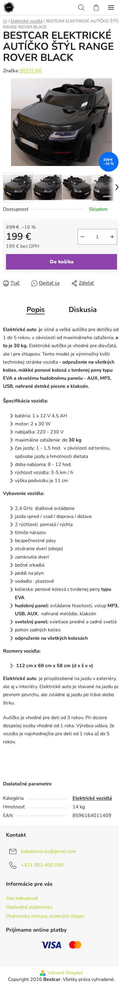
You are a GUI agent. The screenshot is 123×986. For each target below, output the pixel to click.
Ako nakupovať (22, 898)
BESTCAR (31, 70)
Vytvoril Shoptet (65, 973)
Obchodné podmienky (29, 907)
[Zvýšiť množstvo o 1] (112, 236)
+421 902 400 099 (42, 865)
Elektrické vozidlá (92, 798)
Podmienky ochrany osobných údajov (45, 916)
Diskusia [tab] (83, 309)
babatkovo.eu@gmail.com (48, 851)
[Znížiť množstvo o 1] (82, 236)
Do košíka (61, 262)
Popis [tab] (36, 309)
